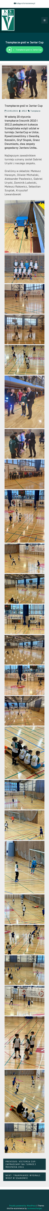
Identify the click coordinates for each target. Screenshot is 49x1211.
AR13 (24, 110)
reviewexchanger (34, 1208)
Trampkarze (35, 110)
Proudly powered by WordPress (23, 1205)
